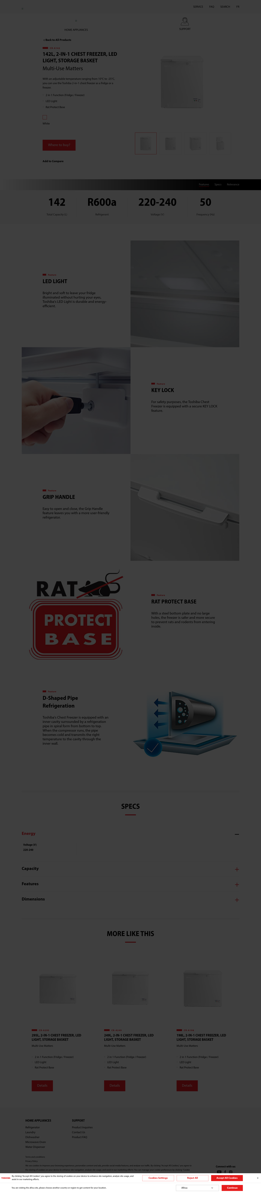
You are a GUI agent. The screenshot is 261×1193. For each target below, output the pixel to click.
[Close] (257, 1178)
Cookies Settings (158, 1178)
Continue (232, 1188)
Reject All (192, 1178)
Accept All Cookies (226, 1178)
